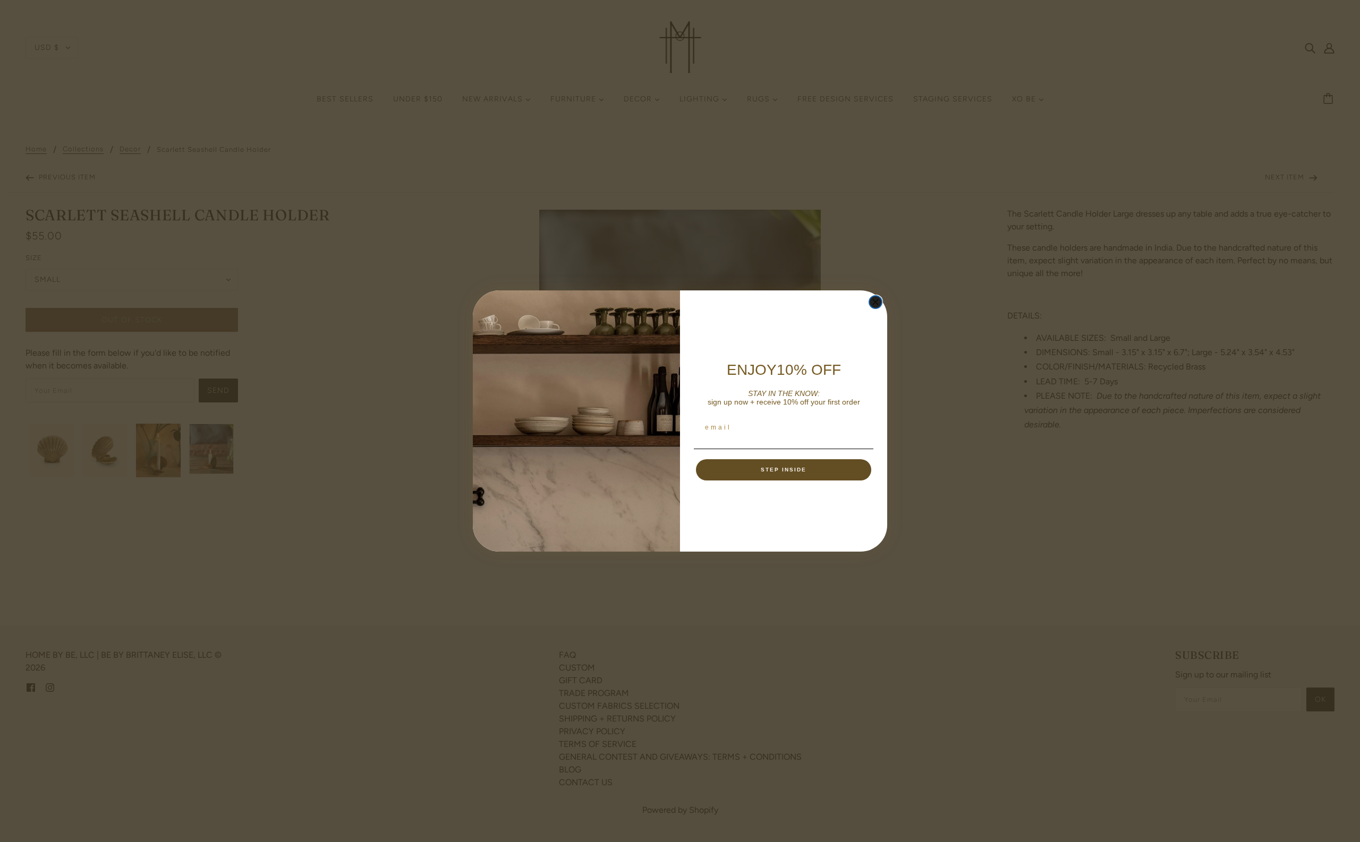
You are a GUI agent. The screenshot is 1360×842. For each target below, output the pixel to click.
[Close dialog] (875, 302)
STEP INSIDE (783, 469)
